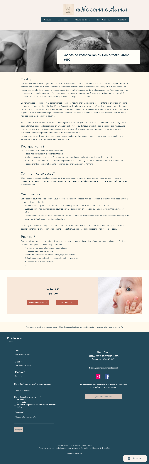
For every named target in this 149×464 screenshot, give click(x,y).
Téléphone (19, 372)
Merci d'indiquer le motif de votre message (32, 384)
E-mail (17, 362)
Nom (17, 350)
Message (19, 412)
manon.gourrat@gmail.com (107, 356)
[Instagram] (98, 376)
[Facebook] (107, 376)
